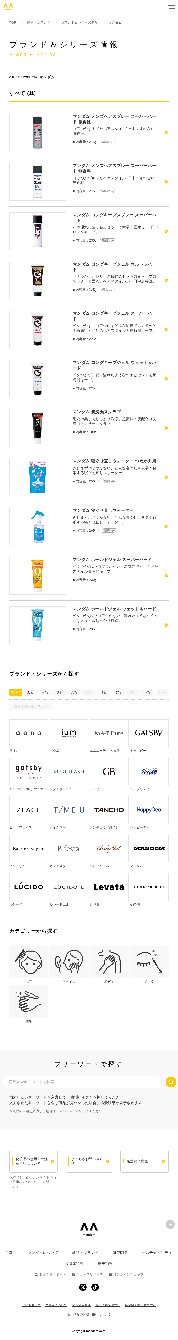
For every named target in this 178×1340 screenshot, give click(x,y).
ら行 (147, 692)
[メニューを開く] (171, 6)
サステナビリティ (157, 1253)
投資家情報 (74, 1263)
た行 (74, 692)
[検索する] (171, 1082)
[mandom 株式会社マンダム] (89, 1229)
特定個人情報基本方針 (140, 1305)
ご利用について (56, 1305)
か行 (45, 692)
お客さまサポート (52, 1274)
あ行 (30, 692)
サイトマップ (31, 1305)
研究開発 (120, 1253)
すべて (16, 692)
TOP (10, 1253)
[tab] (28, 965)
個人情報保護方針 (107, 1305)
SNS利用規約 (81, 1305)
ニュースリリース (89, 1274)
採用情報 (105, 1263)
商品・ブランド (85, 1253)
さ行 (59, 692)
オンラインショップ (128, 1274)
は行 (103, 692)
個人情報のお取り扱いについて (89, 1314)
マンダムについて (43, 1253)
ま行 (118, 692)
